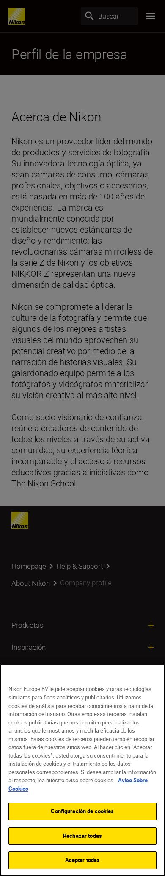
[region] (82, 770)
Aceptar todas (82, 860)
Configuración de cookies (82, 811)
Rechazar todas (82, 836)
